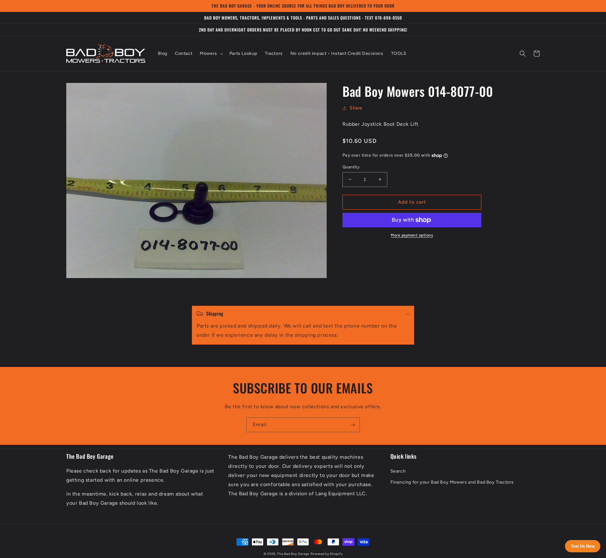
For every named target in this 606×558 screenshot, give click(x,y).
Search (398, 471)
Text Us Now (583, 546)
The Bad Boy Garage (293, 554)
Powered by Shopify (327, 554)
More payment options (412, 235)
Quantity (350, 167)
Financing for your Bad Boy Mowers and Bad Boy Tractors (452, 482)
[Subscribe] (352, 424)
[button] (211, 53)
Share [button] (356, 108)
